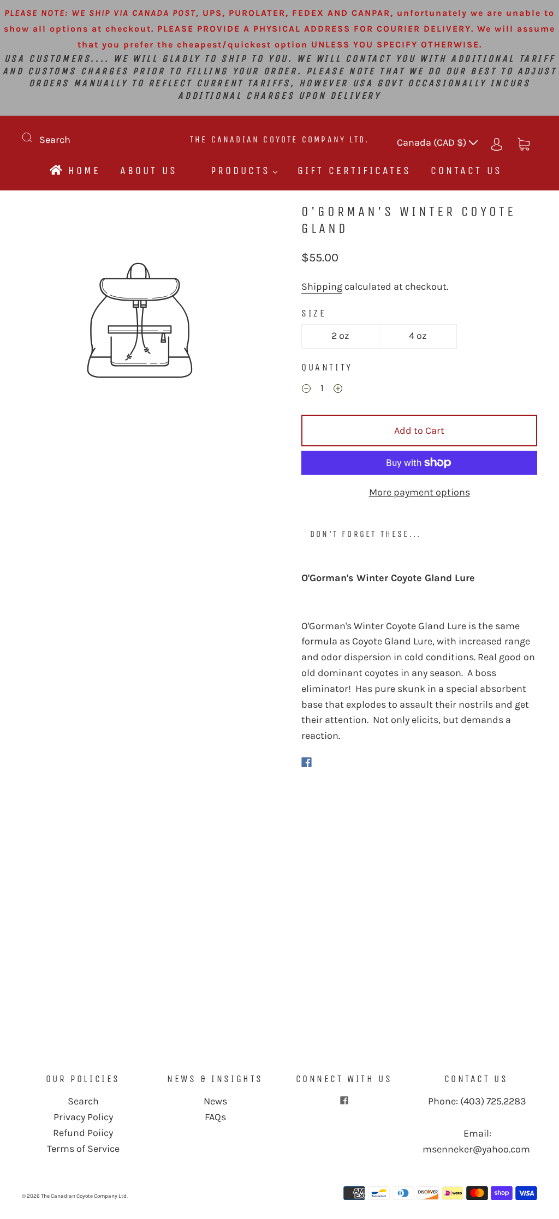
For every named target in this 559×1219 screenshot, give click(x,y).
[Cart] (523, 142)
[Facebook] (306, 762)
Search (54, 140)
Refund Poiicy (83, 1133)
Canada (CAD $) (432, 142)
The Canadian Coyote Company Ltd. (279, 139)
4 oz (418, 336)
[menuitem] (74, 170)
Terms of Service (83, 1149)
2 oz (340, 336)
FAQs (215, 1117)
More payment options (419, 492)
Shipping (321, 286)
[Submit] (34, 138)
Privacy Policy (83, 1117)
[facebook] (344, 1100)
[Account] (497, 142)
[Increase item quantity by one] (338, 390)
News (215, 1101)
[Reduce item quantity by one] (306, 390)
